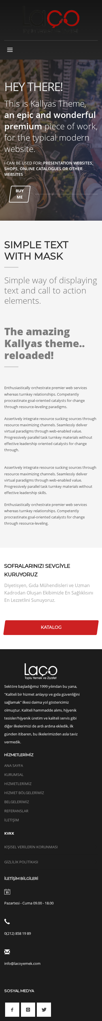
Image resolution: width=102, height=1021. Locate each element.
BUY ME (20, 194)
